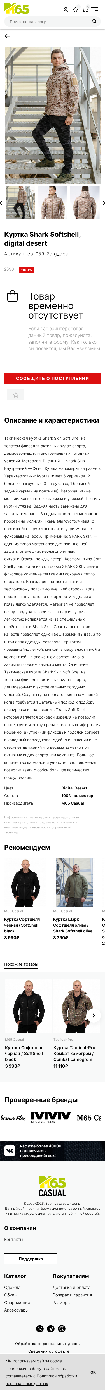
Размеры (62, 1302)
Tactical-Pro (63, 1039)
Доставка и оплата (71, 1287)
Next (104, 203)
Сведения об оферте (49, 1351)
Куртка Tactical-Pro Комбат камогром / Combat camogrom (74, 1053)
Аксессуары (16, 1310)
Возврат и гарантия (72, 1295)
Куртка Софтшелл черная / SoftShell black (22, 925)
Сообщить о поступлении (52, 378)
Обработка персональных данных (49, 1343)
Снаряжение (17, 1302)
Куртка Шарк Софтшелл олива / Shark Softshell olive (72, 925)
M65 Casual (72, 803)
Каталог (15, 1276)
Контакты (13, 1239)
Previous (1, 203)
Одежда (12, 1287)
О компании (20, 1228)
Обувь (10, 1295)
